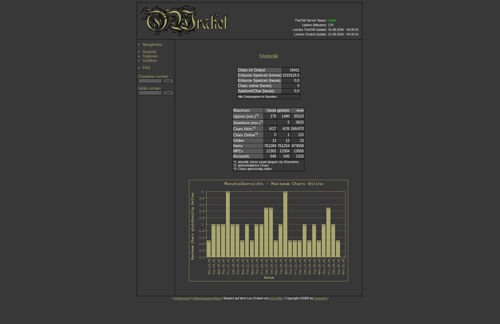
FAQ (146, 68)
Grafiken (150, 60)
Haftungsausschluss (206, 298)
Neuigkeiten (152, 44)
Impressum (182, 298)
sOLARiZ (276, 298)
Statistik (150, 52)
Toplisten (150, 56)
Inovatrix (320, 298)
